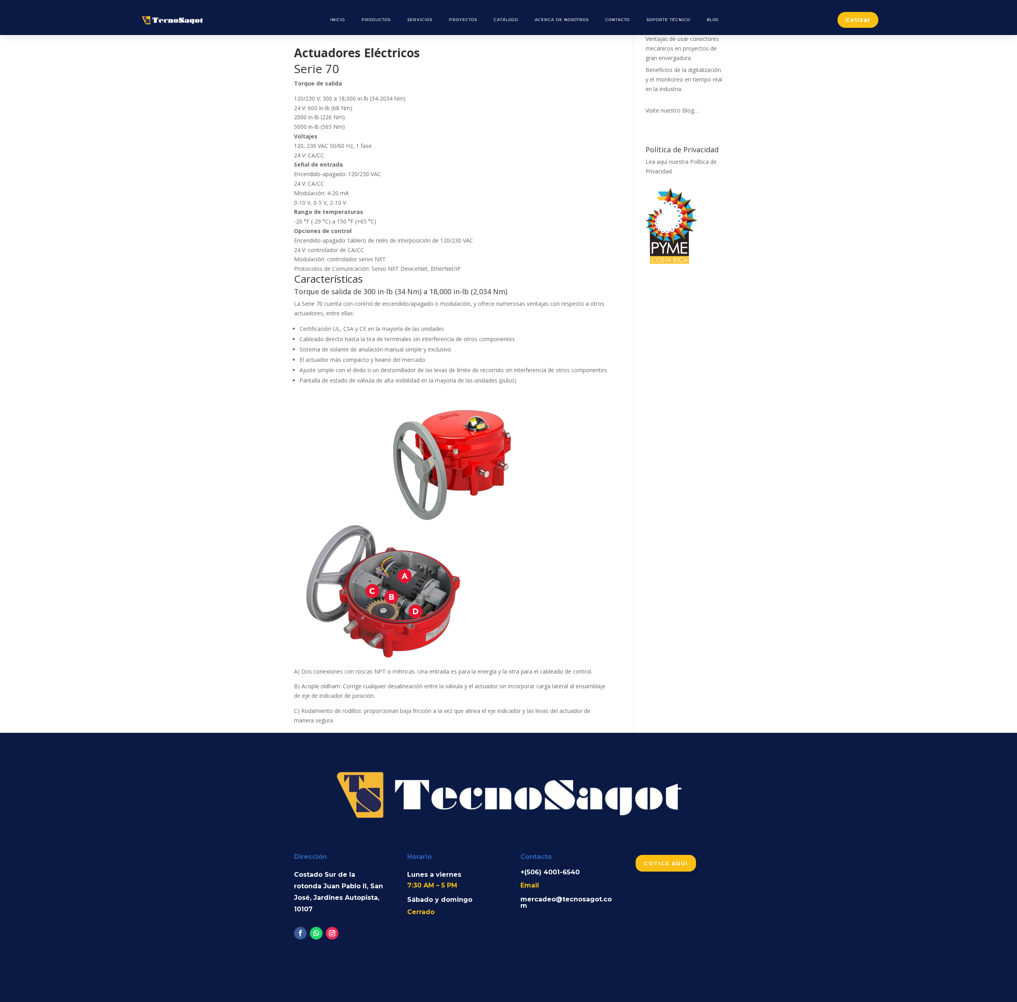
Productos (376, 19)
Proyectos (463, 19)
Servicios (419, 19)
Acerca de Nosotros (562, 19)
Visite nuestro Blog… (672, 110)
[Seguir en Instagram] (332, 933)
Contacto (617, 19)
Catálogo (506, 19)
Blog (713, 19)
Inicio (337, 19)
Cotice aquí (666, 863)
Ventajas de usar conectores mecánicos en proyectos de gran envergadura (682, 48)
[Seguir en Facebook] (300, 933)
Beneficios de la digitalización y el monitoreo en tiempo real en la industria (684, 79)
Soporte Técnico (668, 19)
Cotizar (857, 19)
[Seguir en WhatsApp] (316, 933)
